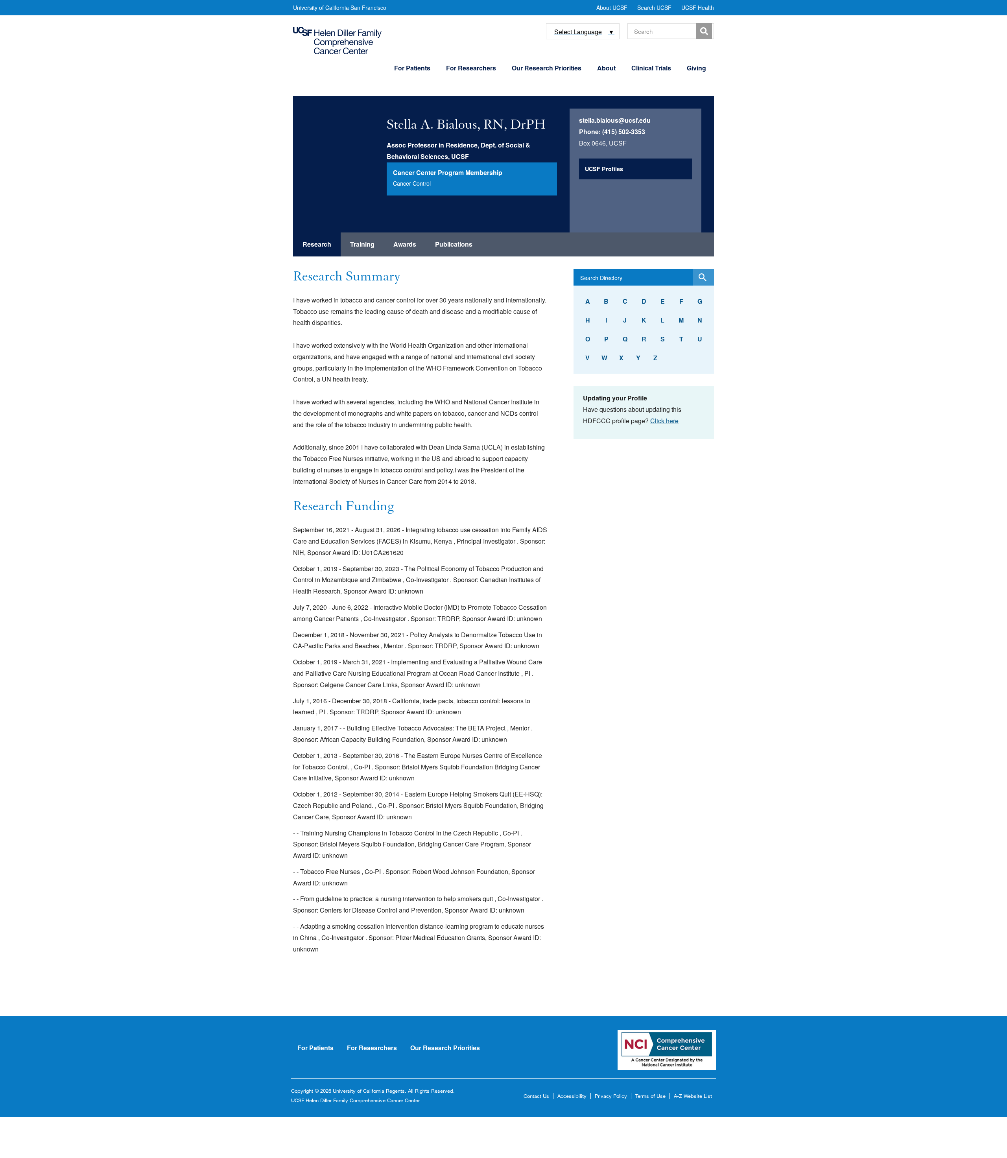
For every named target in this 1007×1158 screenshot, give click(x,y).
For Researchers (471, 67)
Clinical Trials (651, 67)
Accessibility (571, 1096)
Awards (404, 244)
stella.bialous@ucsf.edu (615, 120)
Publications (453, 244)
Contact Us (536, 1096)
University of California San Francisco (339, 7)
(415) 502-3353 (623, 131)
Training (362, 244)
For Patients (412, 67)
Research (316, 244)
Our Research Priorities (546, 67)
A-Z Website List (693, 1096)
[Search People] (703, 277)
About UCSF (611, 7)
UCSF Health (697, 7)
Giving (696, 67)
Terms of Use (650, 1096)
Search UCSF (654, 7)
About (606, 67)
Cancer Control (412, 183)
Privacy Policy (611, 1096)
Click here (664, 420)
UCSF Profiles (604, 169)
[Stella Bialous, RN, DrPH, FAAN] (344, 147)
